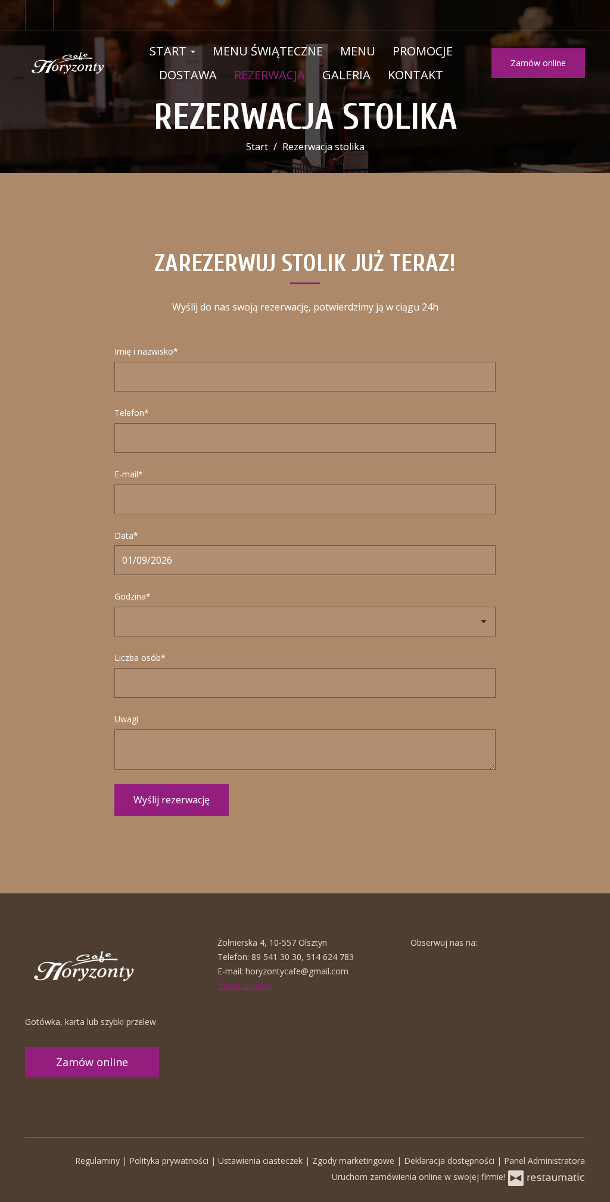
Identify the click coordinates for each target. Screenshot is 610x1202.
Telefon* (131, 412)
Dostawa (188, 75)
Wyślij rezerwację (171, 799)
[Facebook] (39, 15)
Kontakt (415, 75)
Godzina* (132, 596)
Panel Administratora (544, 1160)
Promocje (423, 51)
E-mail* (128, 474)
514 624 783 (330, 956)
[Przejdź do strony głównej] (68, 63)
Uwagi (126, 719)
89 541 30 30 (276, 956)
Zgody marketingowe (354, 1160)
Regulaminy (98, 1160)
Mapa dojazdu (245, 985)
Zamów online (538, 63)
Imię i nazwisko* (146, 351)
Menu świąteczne (268, 51)
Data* (126, 535)
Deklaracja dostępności (450, 1160)
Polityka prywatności (170, 1160)
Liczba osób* (140, 657)
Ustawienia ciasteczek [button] (261, 1160)
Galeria (346, 75)
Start (169, 51)
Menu (357, 51)
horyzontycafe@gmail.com (296, 971)
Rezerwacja (269, 75)
